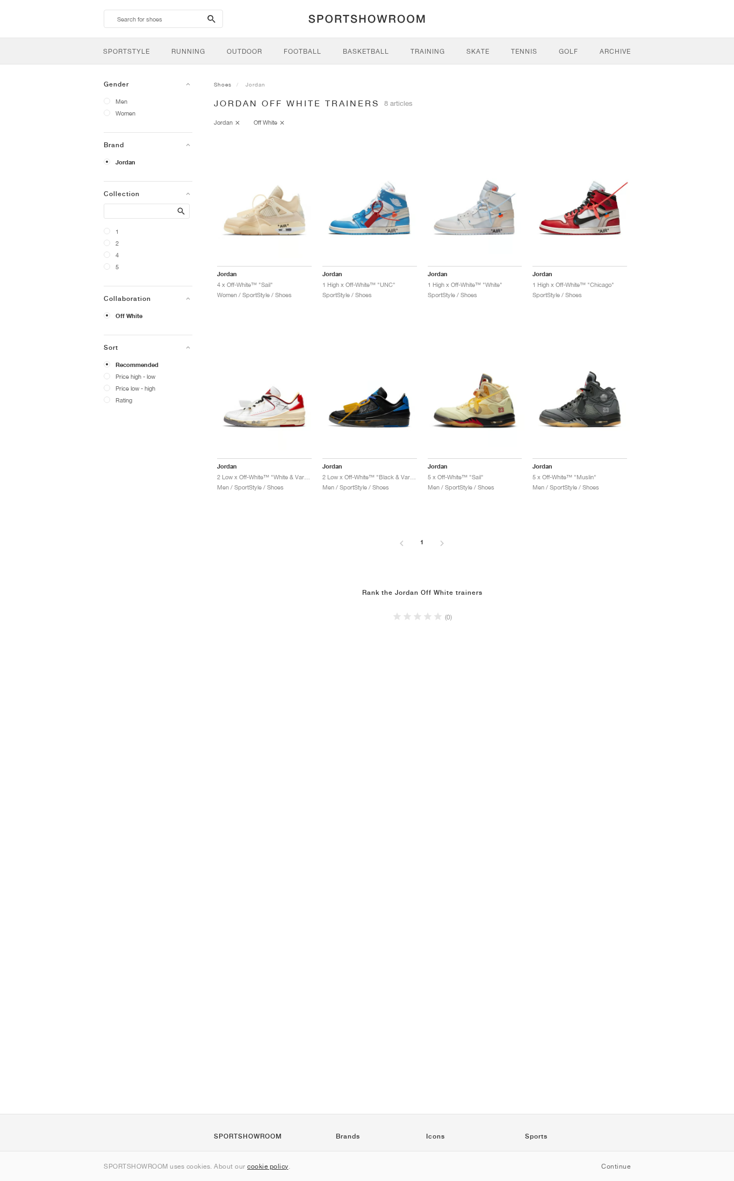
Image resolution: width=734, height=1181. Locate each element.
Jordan (125, 162)
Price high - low (135, 376)
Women (125, 113)
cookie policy (268, 1166)
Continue (615, 1166)
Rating (124, 400)
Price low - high (135, 388)
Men (121, 101)
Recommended (137, 365)
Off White (129, 316)
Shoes (223, 84)
